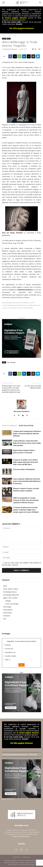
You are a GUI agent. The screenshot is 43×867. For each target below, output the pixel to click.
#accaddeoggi (11, 362)
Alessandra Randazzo (10, 49)
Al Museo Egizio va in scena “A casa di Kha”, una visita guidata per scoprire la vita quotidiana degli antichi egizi (11, 389)
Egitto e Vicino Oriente (10, 598)
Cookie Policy (17, 857)
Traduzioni (6, 616)
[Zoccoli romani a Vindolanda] (7, 471)
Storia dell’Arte (7, 610)
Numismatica (7, 613)
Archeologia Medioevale (11, 595)
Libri (4, 619)
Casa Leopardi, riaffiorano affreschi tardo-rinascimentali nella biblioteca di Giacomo (26, 481)
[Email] (29, 56)
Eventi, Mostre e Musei (10, 589)
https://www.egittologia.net (21, 836)
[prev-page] (3, 517)
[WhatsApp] (20, 56)
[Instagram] (19, 415)
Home (4, 35)
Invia (21, 665)
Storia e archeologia (11, 604)
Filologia (8, 601)
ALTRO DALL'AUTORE (26, 426)
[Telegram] (38, 56)
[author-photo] (21, 404)
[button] (3, 2)
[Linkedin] (24, 56)
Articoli (9, 35)
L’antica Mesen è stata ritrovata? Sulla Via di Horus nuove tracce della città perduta (27, 443)
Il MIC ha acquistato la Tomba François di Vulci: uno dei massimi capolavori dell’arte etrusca (26, 500)
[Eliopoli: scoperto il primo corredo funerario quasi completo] (7, 493)
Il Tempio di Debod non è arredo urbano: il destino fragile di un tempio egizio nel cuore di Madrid (26, 509)
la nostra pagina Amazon (14, 18)
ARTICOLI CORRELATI (9, 426)
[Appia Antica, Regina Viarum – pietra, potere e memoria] (7, 451)
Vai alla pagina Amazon (21, 28)
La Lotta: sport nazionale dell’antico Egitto (33, 387)
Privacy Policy (26, 857)
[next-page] (6, 517)
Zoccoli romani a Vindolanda (24, 469)
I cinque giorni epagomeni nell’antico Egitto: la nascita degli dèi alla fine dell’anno (27, 433)
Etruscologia (7, 607)
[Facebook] (10, 56)
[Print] (33, 56)
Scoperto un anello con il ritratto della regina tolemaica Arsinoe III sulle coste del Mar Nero (25, 462)
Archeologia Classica (9, 592)
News (14, 35)
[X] (15, 56)
